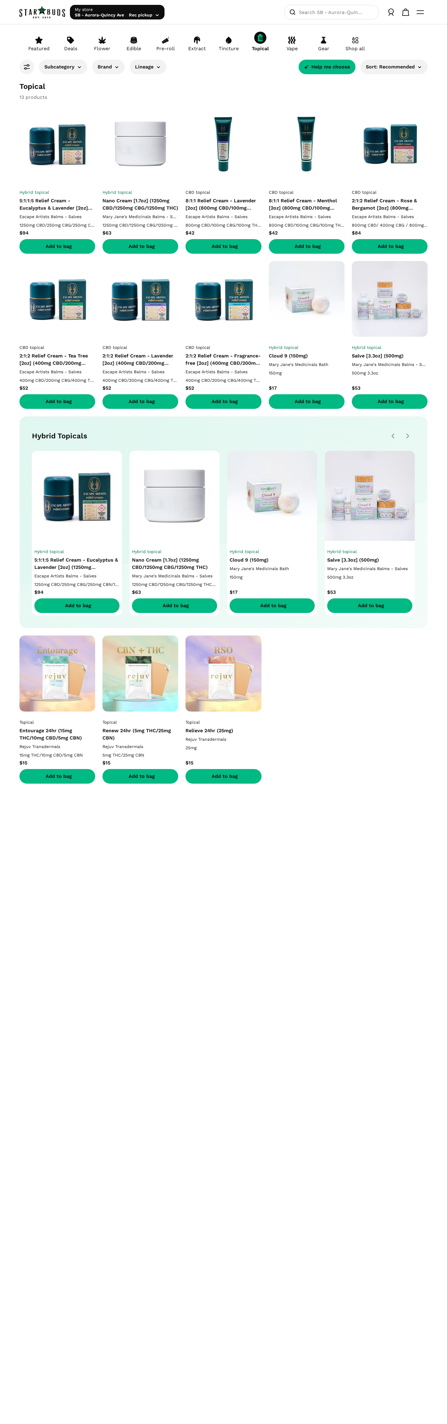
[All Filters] (26, 67)
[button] (63, 69)
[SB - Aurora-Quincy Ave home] (42, 12)
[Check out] (405, 12)
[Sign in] (391, 12)
